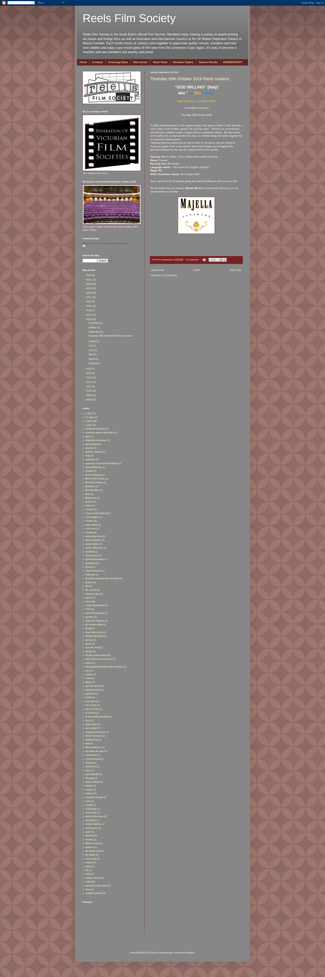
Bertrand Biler (92, 490)
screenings (91, 809)
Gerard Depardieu (94, 613)
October (93, 327)
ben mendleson (93, 475)
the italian (90, 855)
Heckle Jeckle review (96, 655)
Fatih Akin (90, 574)
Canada (89, 509)
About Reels (160, 62)
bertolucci (90, 486)
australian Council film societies (101, 463)
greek (88, 643)
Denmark (90, 551)
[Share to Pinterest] (225, 260)
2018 (89, 310)
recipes (89, 789)
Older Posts (235, 270)
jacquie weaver (93, 690)
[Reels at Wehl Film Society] (84, 247)
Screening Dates (118, 62)
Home (83, 62)
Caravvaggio (92, 517)
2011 (89, 386)
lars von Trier (92, 709)
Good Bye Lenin (93, 632)
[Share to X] (217, 260)
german (89, 617)
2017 (89, 315)
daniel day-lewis (93, 536)
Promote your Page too (119, 243)
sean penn (90, 812)
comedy (89, 532)
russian (89, 805)
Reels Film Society (129, 18)
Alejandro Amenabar (95, 440)
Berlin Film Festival (95, 478)
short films (90, 820)
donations (90, 563)
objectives (90, 766)
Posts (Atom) (170, 275)
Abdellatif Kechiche (95, 429)
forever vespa (92, 594)
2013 (89, 377)
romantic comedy (94, 797)
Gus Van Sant (92, 647)
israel (88, 678)
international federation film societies (104, 666)
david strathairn (93, 540)
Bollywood (90, 498)
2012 (89, 382)
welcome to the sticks (96, 885)
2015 (89, 368)
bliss (87, 494)
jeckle (88, 697)
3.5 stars (89, 417)
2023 (89, 288)
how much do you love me (98, 659)
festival (89, 582)
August (92, 341)
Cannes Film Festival (96, 513)
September (94, 332)
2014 (89, 373)
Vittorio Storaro (93, 878)
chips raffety (91, 525)
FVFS (88, 609)
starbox (89, 839)
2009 (89, 395)
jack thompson (92, 686)
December (94, 323)
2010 (89, 390)
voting (88, 881)
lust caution (91, 728)
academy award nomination (99, 432)
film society (91, 590)
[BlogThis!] (214, 260)
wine (87, 889)
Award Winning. (93, 467)
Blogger (190, 952)
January (93, 363)
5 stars (88, 425)
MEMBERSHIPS (232, 62)
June (91, 350)
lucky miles (91, 724)
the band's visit (92, 851)
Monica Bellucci (93, 747)
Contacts (97, 62)
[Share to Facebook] (221, 260)
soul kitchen (91, 828)
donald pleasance (94, 559)
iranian (89, 674)
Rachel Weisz (92, 782)
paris (87, 770)
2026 (89, 275)
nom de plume (92, 759)
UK (87, 870)
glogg (88, 628)
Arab (87, 455)
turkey (88, 866)
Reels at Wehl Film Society (95, 243)
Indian (88, 663)
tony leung (90, 858)
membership (91, 739)
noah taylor (91, 755)
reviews (89, 793)
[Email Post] (204, 259)
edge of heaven (93, 570)
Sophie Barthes (93, 824)
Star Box (89, 835)
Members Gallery (183, 62)
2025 (89, 279)
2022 (89, 293)
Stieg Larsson (92, 843)
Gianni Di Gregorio (95, 621)
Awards (89, 471)
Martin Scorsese (93, 736)
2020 (89, 301)
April (91, 354)
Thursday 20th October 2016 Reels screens (189, 78)
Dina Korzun (91, 555)
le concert (90, 713)
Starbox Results (208, 62)
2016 (89, 319)
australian (90, 459)
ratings (88, 785)
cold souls (90, 528)
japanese (90, 693)
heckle (88, 651)
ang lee (89, 448)
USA (87, 874)
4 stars (88, 421)
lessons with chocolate (97, 716)
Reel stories (140, 62)
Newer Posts (157, 270)
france (88, 597)
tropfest (89, 862)
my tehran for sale (94, 751)
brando (89, 501)
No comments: (193, 259)
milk (87, 743)
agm (87, 436)
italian (88, 682)
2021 (89, 297)
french (88, 601)
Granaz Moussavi (94, 636)
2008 (89, 399)
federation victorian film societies (102, 578)
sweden (89, 847)
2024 (89, 284)
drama (88, 567)
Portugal (89, 778)
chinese (89, 521)
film (87, 586)
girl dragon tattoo (94, 624)
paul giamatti (92, 774)
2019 (89, 306)
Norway (89, 762)
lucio (87, 720)
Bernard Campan (94, 482)
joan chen (90, 701)
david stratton (92, 544)
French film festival (94, 605)
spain (88, 832)
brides (88, 505)
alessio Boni (91, 444)
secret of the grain (94, 816)
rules (87, 801)
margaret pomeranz (95, 732)
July (91, 345)
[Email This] (210, 260)
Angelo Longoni (93, 451)
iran (87, 670)
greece (89, 640)
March (92, 359)
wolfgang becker (93, 893)
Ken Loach (90, 705)
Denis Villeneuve (94, 547)
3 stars (88, 413)
